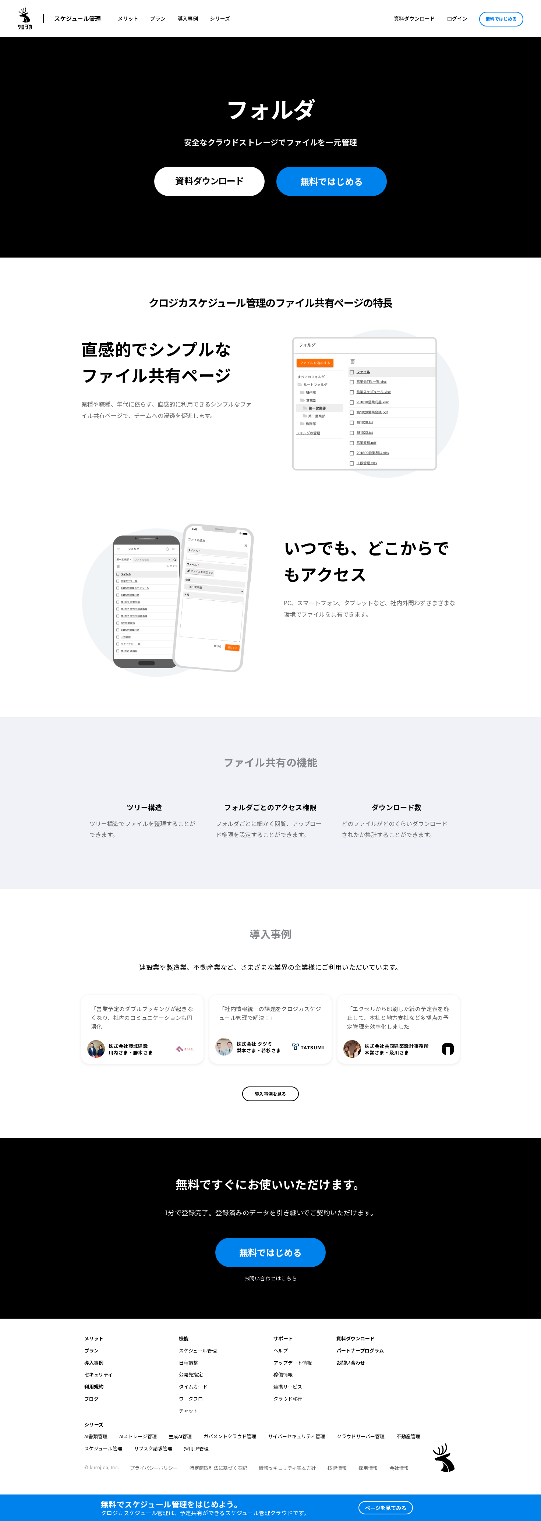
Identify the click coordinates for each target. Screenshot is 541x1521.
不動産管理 (408, 1436)
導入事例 (187, 18)
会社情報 (399, 1467)
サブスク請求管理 (153, 1448)
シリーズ (220, 18)
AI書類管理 (95, 1436)
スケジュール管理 (77, 18)
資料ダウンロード (414, 18)
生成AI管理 (180, 1436)
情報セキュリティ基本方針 (287, 1467)
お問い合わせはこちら (270, 1278)
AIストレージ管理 (138, 1436)
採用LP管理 (196, 1448)
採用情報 (368, 1467)
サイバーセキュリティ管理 (296, 1436)
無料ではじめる (501, 18)
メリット (128, 18)
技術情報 (337, 1467)
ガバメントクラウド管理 (230, 1436)
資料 (209, 180)
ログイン (457, 18)
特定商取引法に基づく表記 (218, 1467)
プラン (158, 18)
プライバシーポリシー (154, 1467)
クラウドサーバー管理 (361, 1436)
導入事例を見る (270, 1094)
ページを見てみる (385, 1507)
